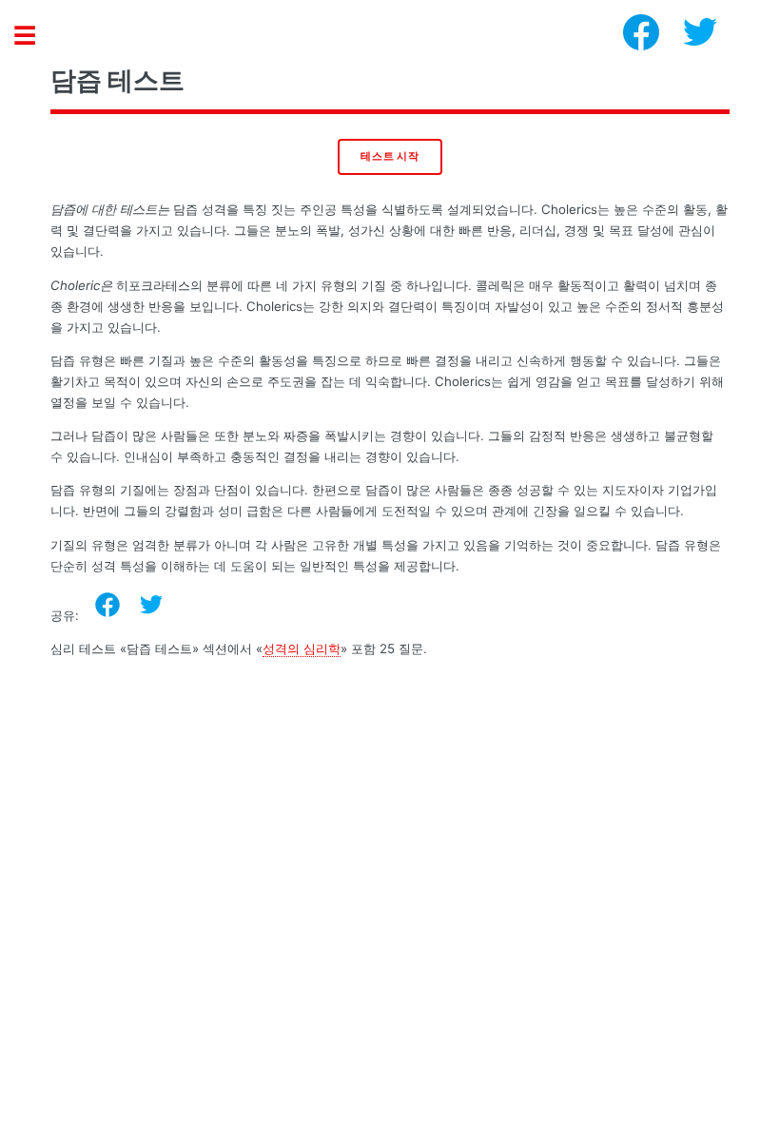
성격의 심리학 (302, 648)
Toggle (34, 35)
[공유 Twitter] (151, 605)
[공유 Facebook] (107, 605)
